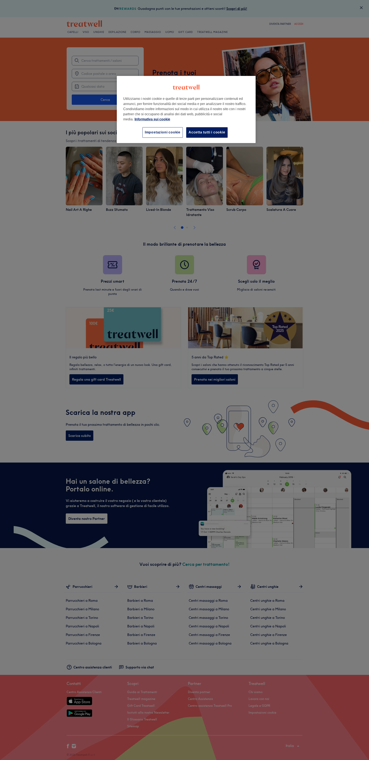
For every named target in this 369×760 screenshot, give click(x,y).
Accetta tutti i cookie (207, 132)
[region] (186, 109)
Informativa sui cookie (152, 119)
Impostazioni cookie (162, 132)
